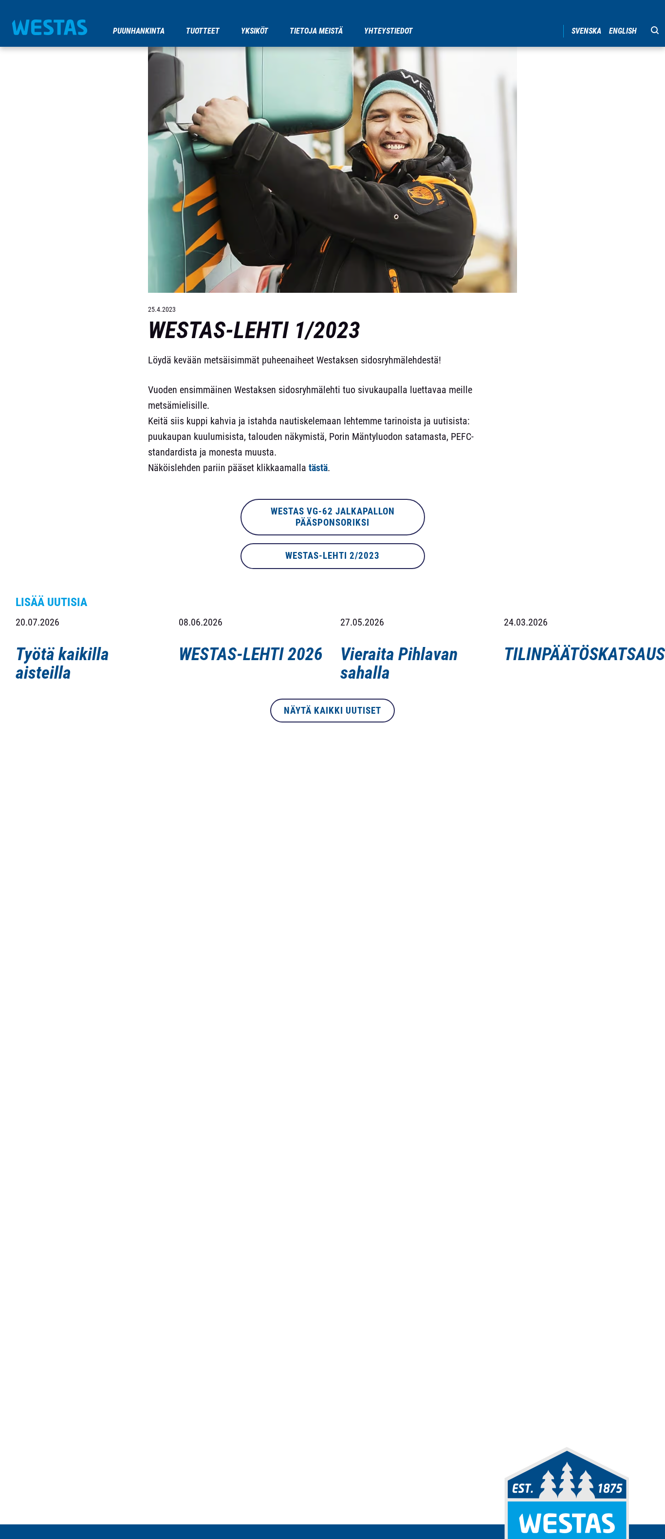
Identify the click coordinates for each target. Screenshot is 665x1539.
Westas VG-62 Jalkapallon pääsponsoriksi (333, 517)
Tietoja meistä (316, 31)
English (623, 31)
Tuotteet (203, 31)
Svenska (586, 31)
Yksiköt (254, 31)
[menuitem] (139, 31)
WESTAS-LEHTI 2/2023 (332, 555)
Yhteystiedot (388, 31)
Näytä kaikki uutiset (332, 710)
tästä (318, 468)
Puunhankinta (139, 31)
